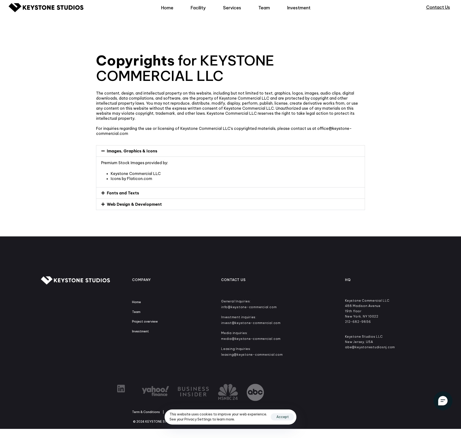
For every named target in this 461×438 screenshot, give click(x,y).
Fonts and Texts (123, 193)
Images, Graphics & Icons (132, 151)
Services (232, 7)
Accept (282, 417)
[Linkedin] (121, 388)
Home (167, 7)
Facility (198, 7)
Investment (298, 7)
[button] (230, 150)
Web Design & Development (134, 204)
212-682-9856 (358, 322)
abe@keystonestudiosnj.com (370, 347)
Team (264, 7)
